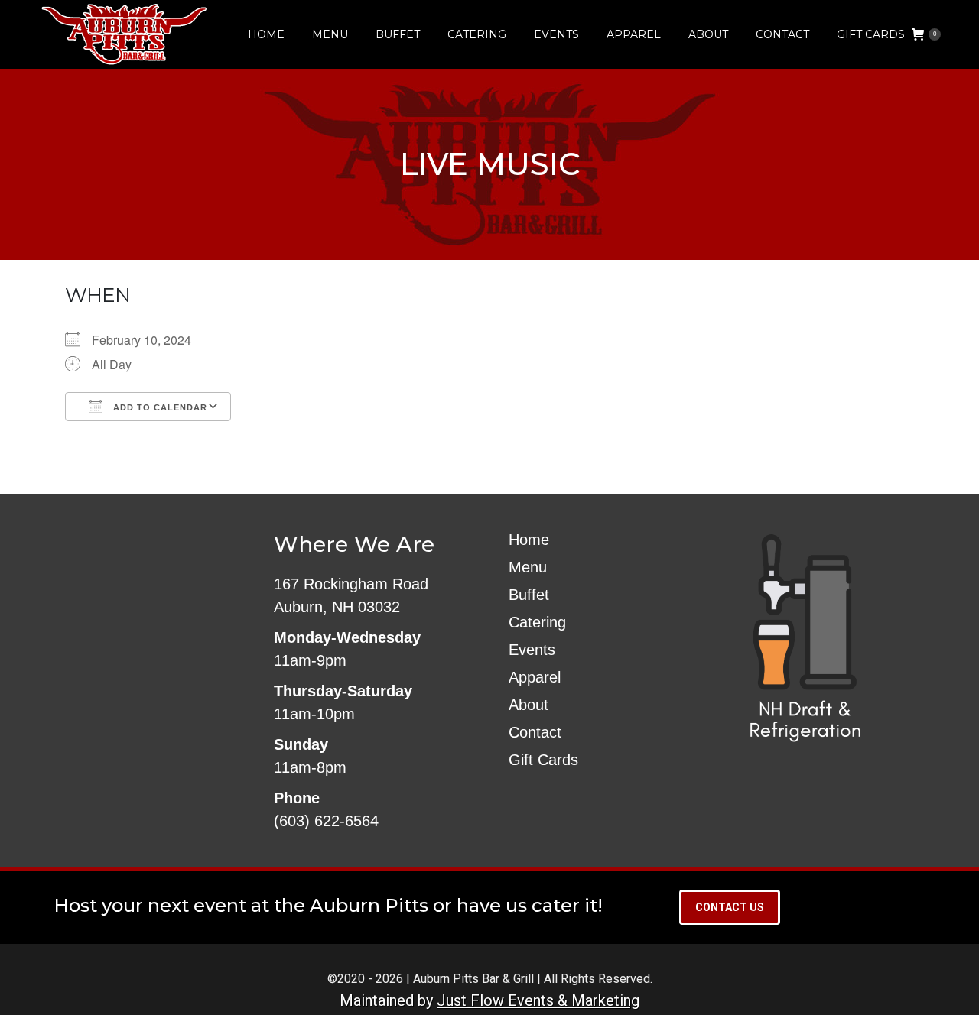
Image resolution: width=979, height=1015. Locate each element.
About (528, 704)
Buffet (529, 594)
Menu (528, 567)
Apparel (535, 677)
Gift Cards (543, 759)
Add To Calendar (158, 407)
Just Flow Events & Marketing (538, 1000)
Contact (535, 732)
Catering (537, 622)
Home (529, 539)
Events (532, 649)
